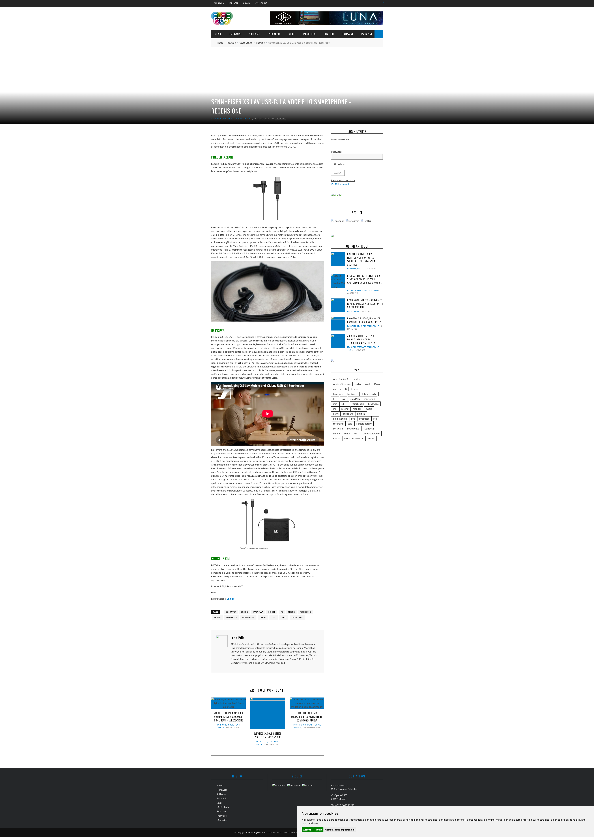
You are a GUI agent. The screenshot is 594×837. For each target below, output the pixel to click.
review (217, 617)
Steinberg (369, 428)
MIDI (344, 403)
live (343, 398)
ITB (335, 398)
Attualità (351, 290)
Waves (370, 438)
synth (347, 433)
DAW (377, 383)
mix (335, 408)
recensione (305, 612)
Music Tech (309, 34)
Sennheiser (231, 617)
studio (336, 433)
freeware (338, 393)
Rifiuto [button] (318, 829)
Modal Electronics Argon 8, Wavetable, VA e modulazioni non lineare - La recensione (228, 716)
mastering (369, 398)
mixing (345, 408)
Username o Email (340, 139)
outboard (348, 413)
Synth (221, 727)
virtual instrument (353, 438)
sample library (364, 423)
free (365, 388)
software (338, 428)
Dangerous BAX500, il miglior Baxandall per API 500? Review (364, 320)
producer (364, 418)
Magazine (366, 34)
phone (291, 612)
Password (336, 151)
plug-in (361, 413)
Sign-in (246, 3)
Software (254, 34)
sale (350, 423)
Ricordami (338, 164)
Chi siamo (219, 3)
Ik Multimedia (369, 393)
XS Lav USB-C (297, 617)
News (218, 34)
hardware (352, 393)
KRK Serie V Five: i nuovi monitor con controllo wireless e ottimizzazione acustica (362, 259)
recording (338, 423)
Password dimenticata (343, 180)
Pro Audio (275, 34)
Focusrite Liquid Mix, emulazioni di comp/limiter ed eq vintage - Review (307, 716)
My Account (261, 3)
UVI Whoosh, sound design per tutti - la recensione (268, 735)
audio (358, 383)
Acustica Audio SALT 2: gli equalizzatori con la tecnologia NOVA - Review (362, 339)
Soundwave (353, 428)
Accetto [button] (307, 829)
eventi (343, 388)
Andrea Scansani (342, 383)
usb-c (283, 617)
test (273, 617)
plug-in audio (340, 418)
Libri (359, 290)
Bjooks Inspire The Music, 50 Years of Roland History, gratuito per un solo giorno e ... (364, 281)
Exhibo (231, 598)
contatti (233, 3)
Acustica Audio (341, 379)
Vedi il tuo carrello (340, 183)
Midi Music (358, 403)
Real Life (329, 34)
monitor (357, 408)
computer (231, 612)
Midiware (373, 403)
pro (353, 418)
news (336, 413)
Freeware (347, 34)
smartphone (248, 617)
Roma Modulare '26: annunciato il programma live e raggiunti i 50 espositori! (365, 303)
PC (282, 612)
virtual (336, 438)
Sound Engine (243, 118)
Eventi (350, 311)
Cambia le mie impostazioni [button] (340, 829)
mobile (271, 612)
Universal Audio (371, 433)
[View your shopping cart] (382, 3)
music (369, 408)
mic (335, 403)
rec (375, 418)
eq (334, 388)
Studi (292, 34)
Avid (367, 383)
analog (357, 379)
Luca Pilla (280, 118)
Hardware (235, 34)
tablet (263, 617)
